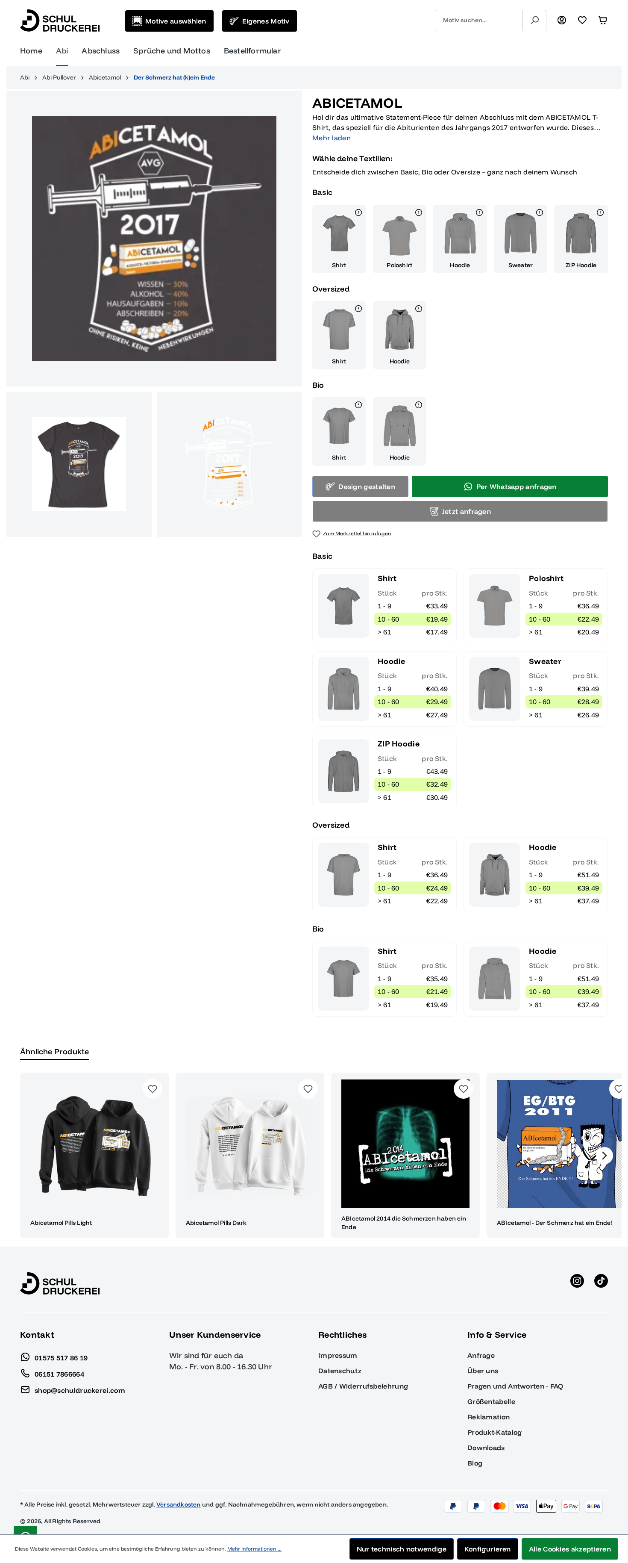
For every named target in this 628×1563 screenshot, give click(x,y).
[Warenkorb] (603, 20)
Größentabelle (491, 1401)
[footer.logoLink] (60, 1283)
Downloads (486, 1447)
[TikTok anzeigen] (601, 1283)
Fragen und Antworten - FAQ (515, 1386)
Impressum (338, 1355)
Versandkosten (178, 1504)
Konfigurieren (487, 1549)
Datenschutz (339, 1370)
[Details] (358, 213)
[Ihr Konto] (562, 20)
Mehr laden (331, 137)
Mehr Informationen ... (254, 1548)
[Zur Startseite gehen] (60, 20)
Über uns (482, 1370)
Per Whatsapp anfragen (516, 486)
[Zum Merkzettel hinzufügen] (152, 1089)
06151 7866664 (59, 1373)
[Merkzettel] (582, 20)
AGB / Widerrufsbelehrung (363, 1386)
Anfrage (481, 1355)
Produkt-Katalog (494, 1432)
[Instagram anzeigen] (577, 1283)
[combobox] (479, 20)
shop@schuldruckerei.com (80, 1390)
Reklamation (488, 1417)
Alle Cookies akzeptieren (570, 1549)
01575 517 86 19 (61, 1357)
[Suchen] (534, 20)
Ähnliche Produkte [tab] (54, 1051)
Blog (474, 1463)
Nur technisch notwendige (401, 1549)
